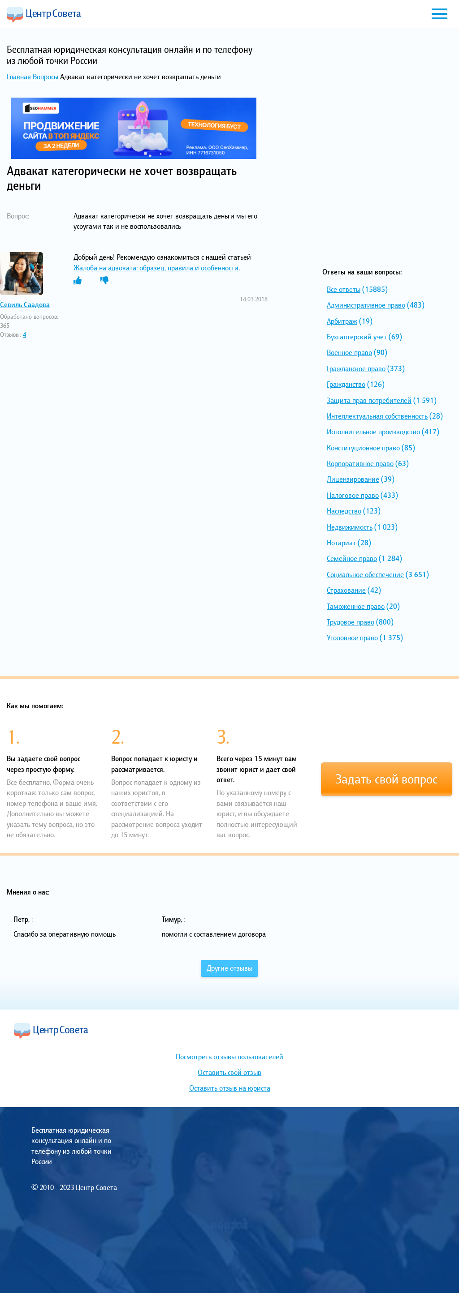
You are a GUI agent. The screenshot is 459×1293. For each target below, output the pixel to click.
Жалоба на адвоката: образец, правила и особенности (156, 267)
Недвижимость (349, 527)
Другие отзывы (229, 968)
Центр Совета (44, 14)
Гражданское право (356, 368)
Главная (19, 76)
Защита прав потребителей (369, 400)
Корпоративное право (360, 463)
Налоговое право (353, 495)
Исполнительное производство (373, 431)
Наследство (344, 510)
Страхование (346, 590)
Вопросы (45, 76)
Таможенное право (356, 606)
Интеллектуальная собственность (377, 416)
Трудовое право (350, 622)
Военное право (349, 352)
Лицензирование (353, 479)
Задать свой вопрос (386, 779)
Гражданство (346, 384)
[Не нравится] (104, 280)
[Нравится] (78, 280)
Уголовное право (352, 637)
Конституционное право (363, 447)
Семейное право (352, 558)
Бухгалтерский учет (357, 336)
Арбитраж (342, 321)
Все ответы (343, 289)
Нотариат (341, 542)
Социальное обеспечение (365, 574)
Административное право (366, 305)
